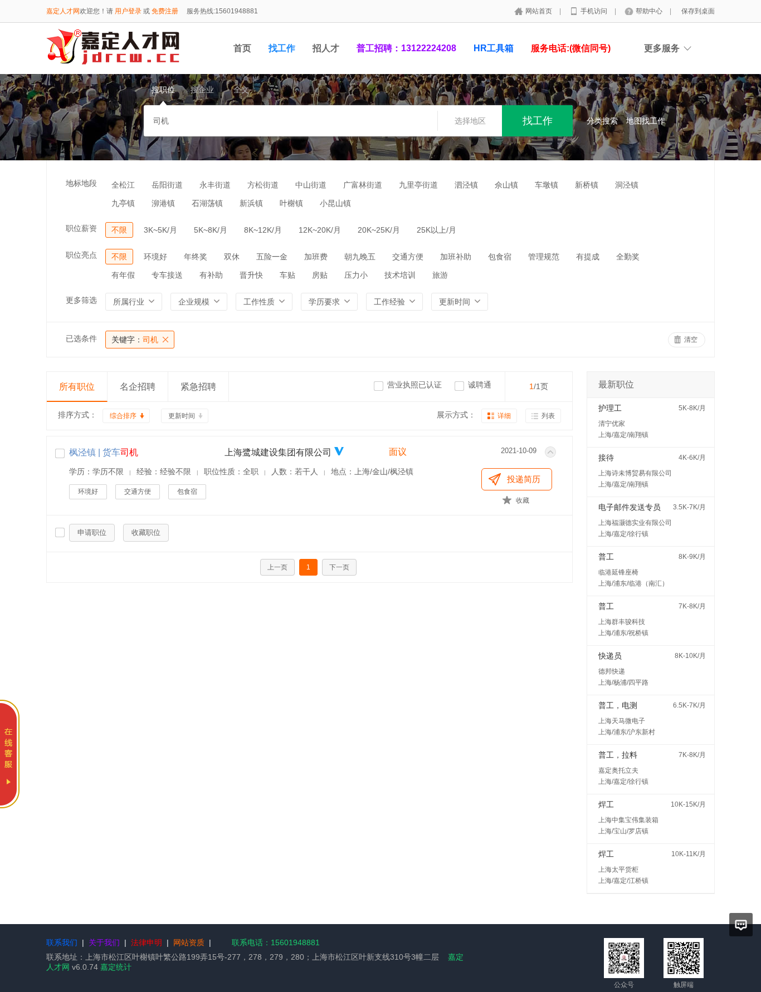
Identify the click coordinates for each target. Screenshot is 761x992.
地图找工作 (645, 120)
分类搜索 (602, 120)
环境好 (155, 256)
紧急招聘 (198, 386)
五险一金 (271, 256)
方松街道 (263, 184)
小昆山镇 (335, 203)
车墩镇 (546, 184)
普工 (606, 556)
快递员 (610, 655)
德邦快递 (611, 671)
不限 (119, 229)
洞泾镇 (626, 184)
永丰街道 (215, 184)
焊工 (606, 804)
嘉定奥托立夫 (618, 770)
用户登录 (128, 11)
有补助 (211, 275)
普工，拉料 (617, 754)
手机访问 (594, 11)
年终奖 (195, 256)
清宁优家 (611, 424)
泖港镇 (163, 203)
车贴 (287, 275)
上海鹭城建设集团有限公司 (278, 452)
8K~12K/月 (263, 229)
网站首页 (539, 11)
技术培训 (400, 275)
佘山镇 (506, 184)
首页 (242, 48)
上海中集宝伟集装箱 (628, 820)
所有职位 (77, 386)
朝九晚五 (359, 256)
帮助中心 (650, 11)
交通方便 (407, 256)
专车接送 (167, 275)
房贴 (320, 275)
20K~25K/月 (379, 229)
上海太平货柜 (618, 869)
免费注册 (165, 11)
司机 (134, 339)
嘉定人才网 (63, 11)
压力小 (356, 275)
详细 (504, 416)
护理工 (610, 408)
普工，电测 (617, 705)
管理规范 (543, 256)
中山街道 (310, 184)
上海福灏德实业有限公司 (635, 523)
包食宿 (499, 256)
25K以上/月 (436, 229)
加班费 (316, 256)
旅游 (440, 275)
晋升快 (251, 275)
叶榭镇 (291, 203)
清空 (690, 339)
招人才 (326, 48)
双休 (232, 256)
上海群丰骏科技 (621, 622)
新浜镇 (251, 203)
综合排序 (123, 416)
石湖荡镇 (207, 203)
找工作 (282, 48)
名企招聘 (137, 386)
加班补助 (455, 256)
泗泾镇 (466, 184)
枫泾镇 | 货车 (103, 452)
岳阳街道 (167, 184)
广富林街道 (362, 184)
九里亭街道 (418, 184)
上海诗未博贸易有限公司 (635, 473)
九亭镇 (123, 203)
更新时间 (181, 416)
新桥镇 (586, 184)
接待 (606, 457)
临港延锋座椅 (618, 572)
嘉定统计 (115, 966)
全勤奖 (628, 256)
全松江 (123, 184)
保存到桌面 (698, 11)
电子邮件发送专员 (629, 507)
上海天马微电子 (621, 721)
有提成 (587, 256)
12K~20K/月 (320, 229)
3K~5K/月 (160, 229)
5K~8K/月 (210, 229)
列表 (548, 416)
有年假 (123, 275)
